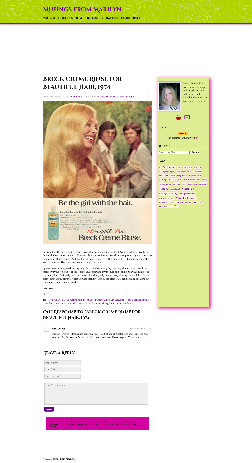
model (80, 303)
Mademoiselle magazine (191, 179)
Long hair (71, 303)
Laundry (170, 179)
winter (195, 202)
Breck (86, 299)
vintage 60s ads (175, 189)
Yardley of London (166, 206)
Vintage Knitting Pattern (186, 198)
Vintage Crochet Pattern (167, 198)
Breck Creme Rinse (100, 299)
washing (127, 303)
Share (46, 293)
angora (172, 172)
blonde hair (76, 299)
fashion (173, 176)
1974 (51, 299)
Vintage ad (116, 303)
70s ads (62, 299)
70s (55, 299)
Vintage (129, 96)
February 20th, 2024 (140, 328)
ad (68, 299)
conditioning (134, 299)
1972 (185, 168)
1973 (190, 167)
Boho (189, 172)
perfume (176, 184)
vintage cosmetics (187, 193)
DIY (167, 176)
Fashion (120, 96)
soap (195, 184)
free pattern (192, 176)
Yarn (176, 206)
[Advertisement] (126, 49)
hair (51, 303)
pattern (168, 184)
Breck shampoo (119, 299)
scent (190, 184)
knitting (162, 179)
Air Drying (163, 171)
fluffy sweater (182, 176)
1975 (195, 168)
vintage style (179, 202)
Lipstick (179, 179)
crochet (161, 175)
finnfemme (76, 96)
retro (87, 303)
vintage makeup (166, 202)
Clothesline (197, 171)
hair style (60, 303)
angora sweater (181, 172)
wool (201, 202)
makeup (204, 179)
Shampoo (95, 303)
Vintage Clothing (168, 193)
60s (160, 168)
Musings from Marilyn (82, 10)
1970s (179, 167)
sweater (203, 183)
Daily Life (110, 96)
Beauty (100, 96)
